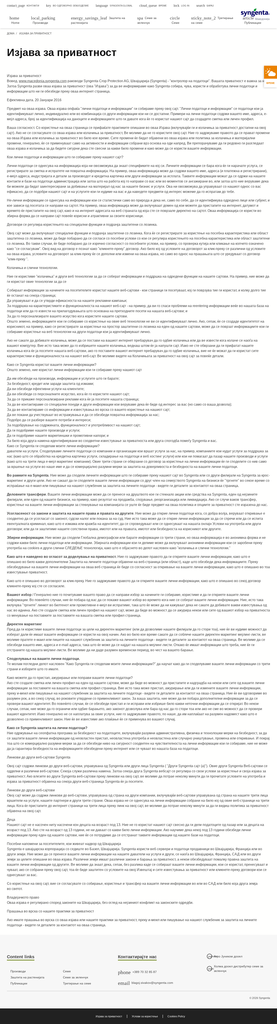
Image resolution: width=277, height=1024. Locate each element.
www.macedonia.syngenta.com (43, 81)
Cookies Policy (176, 1016)
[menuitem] (17, 20)
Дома (10, 33)
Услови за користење (145, 1016)
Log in (181, 5)
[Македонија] (255, 12)
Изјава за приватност (109, 1016)
